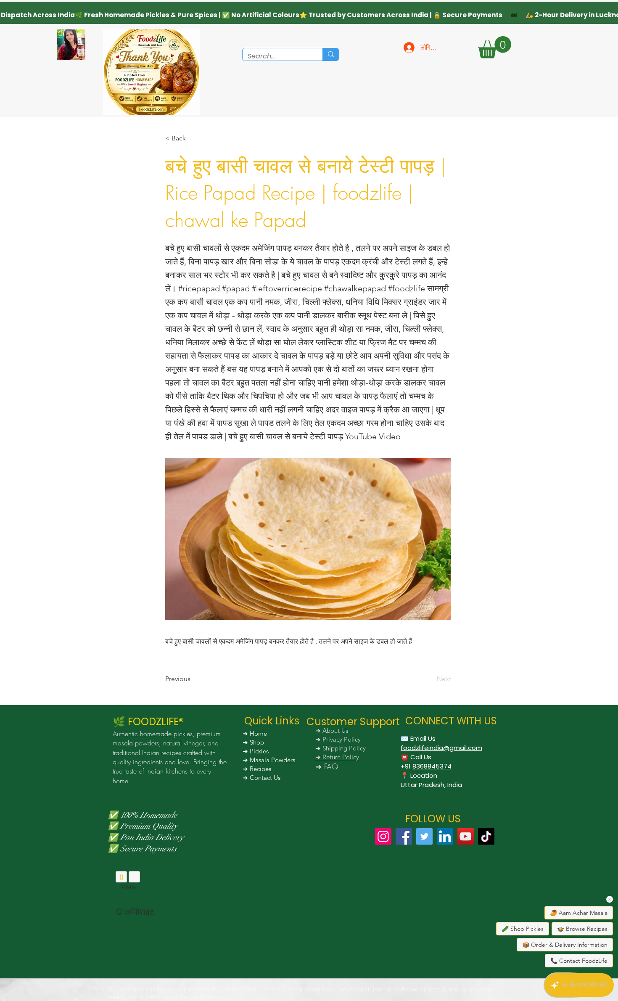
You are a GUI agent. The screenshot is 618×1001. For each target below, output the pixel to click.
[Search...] (330, 54)
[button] (494, 47)
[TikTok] (486, 836)
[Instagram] (383, 836)
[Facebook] (404, 836)
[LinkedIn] (445, 836)
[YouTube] (465, 836)
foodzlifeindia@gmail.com (441, 747)
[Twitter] (424, 836)
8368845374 (432, 766)
